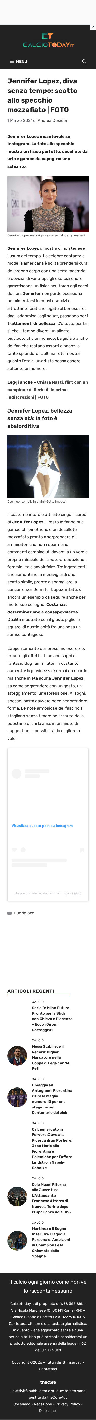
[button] (84, 61)
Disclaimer (48, 1410)
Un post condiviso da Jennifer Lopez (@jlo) (48, 893)
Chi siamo (21, 1404)
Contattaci (48, 1369)
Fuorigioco (24, 913)
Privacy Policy (68, 1404)
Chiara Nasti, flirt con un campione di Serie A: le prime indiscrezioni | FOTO (47, 390)
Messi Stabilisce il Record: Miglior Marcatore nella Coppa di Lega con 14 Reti (50, 1057)
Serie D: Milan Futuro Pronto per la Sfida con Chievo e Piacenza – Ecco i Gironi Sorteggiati (52, 1019)
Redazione (43, 1404)
